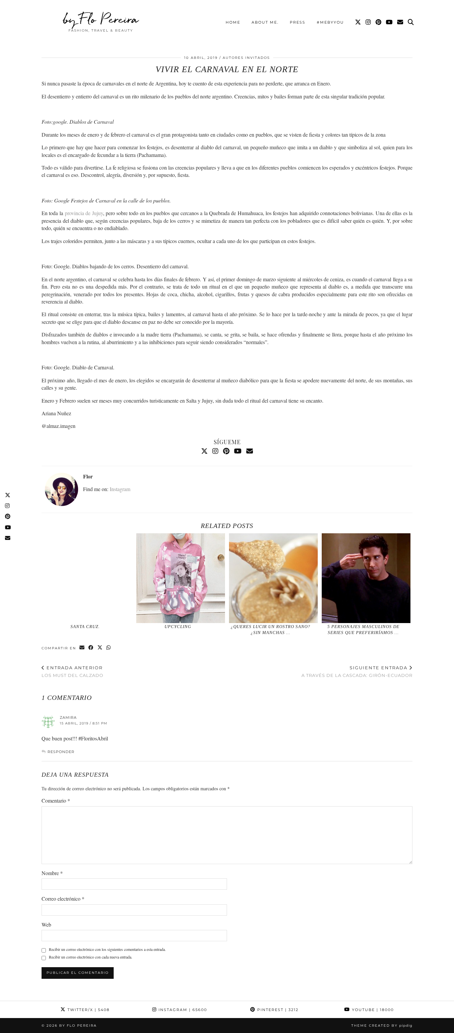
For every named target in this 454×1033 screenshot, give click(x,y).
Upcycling (178, 626)
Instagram (120, 488)
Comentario (56, 800)
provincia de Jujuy (84, 212)
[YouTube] (389, 22)
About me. (265, 22)
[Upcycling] (180, 578)
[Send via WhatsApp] (109, 648)
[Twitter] (358, 22)
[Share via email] (82, 648)
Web (46, 924)
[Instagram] (369, 22)
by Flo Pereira (101, 19)
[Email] (400, 22)
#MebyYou (330, 22)
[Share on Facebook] (91, 648)
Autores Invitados (246, 58)
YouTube (372, 1009)
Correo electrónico (63, 898)
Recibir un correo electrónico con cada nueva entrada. (90, 957)
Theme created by (381, 1025)
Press (297, 22)
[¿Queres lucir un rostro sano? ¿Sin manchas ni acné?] (273, 578)
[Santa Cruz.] (88, 578)
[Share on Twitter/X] (100, 648)
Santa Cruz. (85, 626)
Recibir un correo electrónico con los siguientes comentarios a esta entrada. (107, 949)
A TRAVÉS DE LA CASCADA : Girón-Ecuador (356, 671)
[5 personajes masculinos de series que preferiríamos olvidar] (366, 578)
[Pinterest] (379, 22)
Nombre (52, 872)
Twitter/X (88, 1009)
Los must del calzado (72, 671)
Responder (61, 751)
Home (233, 22)
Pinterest (277, 1009)
